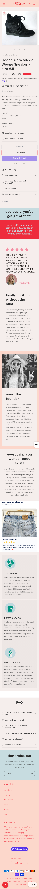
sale (5, 814)
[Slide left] (14, 49)
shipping (7, 795)
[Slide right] (24, 49)
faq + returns (8, 800)
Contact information (20, 884)
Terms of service (27, 881)
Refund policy (17, 881)
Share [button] (6, 201)
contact (7, 809)
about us (7, 804)
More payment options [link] (19, 163)
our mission (8, 790)
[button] (4, 3)
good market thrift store (18, 878)
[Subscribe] (32, 773)
